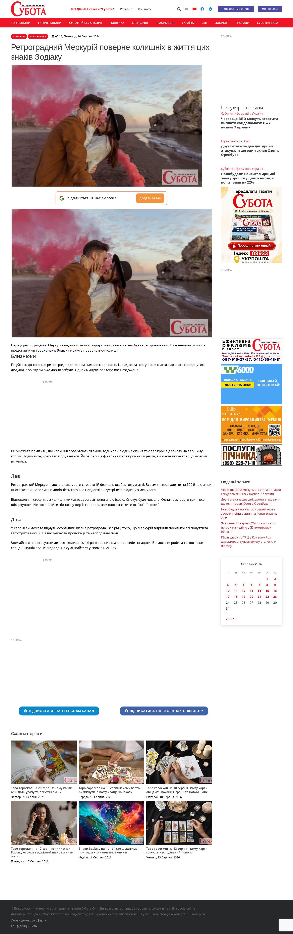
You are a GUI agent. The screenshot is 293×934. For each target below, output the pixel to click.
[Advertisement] (111, 413)
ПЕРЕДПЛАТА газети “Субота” (92, 9)
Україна (257, 113)
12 (243, 591)
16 (275, 591)
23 (275, 597)
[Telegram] (210, 9)
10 (228, 591)
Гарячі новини (232, 141)
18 (236, 597)
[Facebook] (202, 9)
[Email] (186, 9)
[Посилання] (28, 9)
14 (259, 591)
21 (259, 597)
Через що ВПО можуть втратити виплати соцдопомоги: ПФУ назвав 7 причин (249, 122)
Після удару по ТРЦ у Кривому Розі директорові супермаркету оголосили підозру (248, 541)
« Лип (230, 619)
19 (243, 597)
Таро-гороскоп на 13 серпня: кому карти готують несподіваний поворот (176, 850)
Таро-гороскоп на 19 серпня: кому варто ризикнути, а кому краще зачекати (109, 790)
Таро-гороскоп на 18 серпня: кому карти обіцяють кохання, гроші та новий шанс (176, 790)
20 (251, 597)
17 (228, 597)
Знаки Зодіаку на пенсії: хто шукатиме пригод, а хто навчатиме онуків (108, 850)
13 (251, 591)
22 (267, 597)
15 (267, 591)
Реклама (126, 9)
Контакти (145, 9)
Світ (247, 141)
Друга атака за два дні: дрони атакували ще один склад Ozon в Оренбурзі (250, 150)
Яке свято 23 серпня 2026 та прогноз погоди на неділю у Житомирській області (248, 527)
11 (236, 591)
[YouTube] (194, 9)
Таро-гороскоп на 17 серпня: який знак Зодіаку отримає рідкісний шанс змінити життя (42, 852)
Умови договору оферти (28, 920)
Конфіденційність (24, 926)
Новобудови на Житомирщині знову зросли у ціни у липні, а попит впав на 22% (248, 178)
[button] (179, 9)
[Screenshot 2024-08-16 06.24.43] (111, 273)
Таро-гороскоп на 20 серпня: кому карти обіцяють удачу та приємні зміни (41, 790)
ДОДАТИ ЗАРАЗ (150, 198)
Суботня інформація (235, 113)
